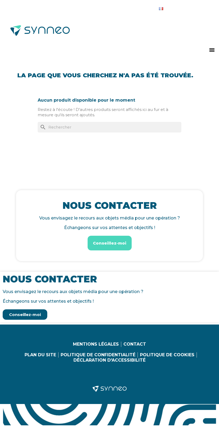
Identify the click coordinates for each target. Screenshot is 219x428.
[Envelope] (206, 7)
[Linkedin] (173, 7)
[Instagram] (184, 7)
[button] (212, 50)
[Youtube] (195, 7)
